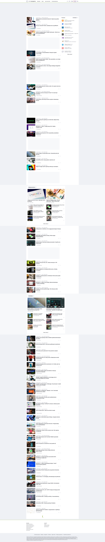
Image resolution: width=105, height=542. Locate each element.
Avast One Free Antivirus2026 (69, 20)
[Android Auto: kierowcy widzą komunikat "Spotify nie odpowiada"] (31, 243)
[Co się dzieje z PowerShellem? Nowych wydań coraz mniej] (31, 53)
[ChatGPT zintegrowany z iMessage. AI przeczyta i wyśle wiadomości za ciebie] (31, 385)
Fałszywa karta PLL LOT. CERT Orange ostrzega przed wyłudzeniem (48, 490)
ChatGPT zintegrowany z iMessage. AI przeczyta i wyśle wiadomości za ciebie (48, 384)
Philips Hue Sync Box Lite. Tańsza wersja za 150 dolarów (46, 263)
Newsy (43, 1)
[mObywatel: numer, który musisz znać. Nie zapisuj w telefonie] (31, 431)
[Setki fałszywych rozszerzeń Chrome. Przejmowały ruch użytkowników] (31, 424)
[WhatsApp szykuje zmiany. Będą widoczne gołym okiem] (31, 451)
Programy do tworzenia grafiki (29, 529)
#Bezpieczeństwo (32, 187)
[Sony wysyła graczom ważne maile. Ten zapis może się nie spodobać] (31, 87)
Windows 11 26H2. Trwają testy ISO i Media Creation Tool (45, 127)
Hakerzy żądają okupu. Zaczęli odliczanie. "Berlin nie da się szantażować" (48, 33)
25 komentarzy (39, 278)
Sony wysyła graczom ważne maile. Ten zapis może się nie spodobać (48, 86)
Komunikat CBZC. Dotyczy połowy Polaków (45, 503)
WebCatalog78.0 (67, 27)
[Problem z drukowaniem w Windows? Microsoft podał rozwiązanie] (31, 276)
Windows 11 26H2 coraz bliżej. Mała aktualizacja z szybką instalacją (47, 283)
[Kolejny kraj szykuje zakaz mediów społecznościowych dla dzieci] (31, 338)
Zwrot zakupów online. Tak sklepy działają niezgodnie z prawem (48, 66)
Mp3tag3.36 (66, 40)
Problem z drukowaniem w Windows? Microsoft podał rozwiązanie (48, 276)
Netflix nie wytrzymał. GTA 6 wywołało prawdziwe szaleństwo (47, 133)
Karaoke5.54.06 (67, 30)
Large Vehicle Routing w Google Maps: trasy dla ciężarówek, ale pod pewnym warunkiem (39, 320)
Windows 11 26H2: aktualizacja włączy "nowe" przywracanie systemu (46, 464)
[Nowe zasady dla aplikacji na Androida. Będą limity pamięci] (31, 120)
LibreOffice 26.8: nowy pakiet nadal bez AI (45, 159)
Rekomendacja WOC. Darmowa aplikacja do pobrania (57, 211)
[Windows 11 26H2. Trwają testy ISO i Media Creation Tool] (31, 127)
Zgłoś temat (53, 534)
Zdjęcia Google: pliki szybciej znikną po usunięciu (47, 166)
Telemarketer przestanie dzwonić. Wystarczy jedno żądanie (47, 19)
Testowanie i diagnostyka (68, 35)
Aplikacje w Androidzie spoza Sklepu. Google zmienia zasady (48, 417)
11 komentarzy (39, 162)
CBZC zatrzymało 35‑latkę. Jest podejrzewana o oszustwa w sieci (46, 397)
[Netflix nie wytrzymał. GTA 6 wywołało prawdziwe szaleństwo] (31, 134)
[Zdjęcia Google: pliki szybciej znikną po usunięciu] (31, 167)
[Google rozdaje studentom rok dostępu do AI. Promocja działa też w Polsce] (31, 378)
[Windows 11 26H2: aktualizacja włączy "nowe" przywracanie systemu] (31, 464)
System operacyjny (46, 526)
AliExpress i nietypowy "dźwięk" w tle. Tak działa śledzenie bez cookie (47, 391)
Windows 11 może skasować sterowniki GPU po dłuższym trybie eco (46, 457)
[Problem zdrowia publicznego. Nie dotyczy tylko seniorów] (31, 290)
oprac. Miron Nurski (44, 382)
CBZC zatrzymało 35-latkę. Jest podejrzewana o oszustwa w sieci (57, 217)
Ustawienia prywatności (67, 534)
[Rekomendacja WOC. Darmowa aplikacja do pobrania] (48, 212)
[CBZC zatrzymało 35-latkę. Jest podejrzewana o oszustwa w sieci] (48, 218)
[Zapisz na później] (58, 22)
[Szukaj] (67, 1)
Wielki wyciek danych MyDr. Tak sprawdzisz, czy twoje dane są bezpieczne (48, 59)
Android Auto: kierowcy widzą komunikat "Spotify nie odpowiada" (48, 242)
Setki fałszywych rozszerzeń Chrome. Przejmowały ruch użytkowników (47, 424)
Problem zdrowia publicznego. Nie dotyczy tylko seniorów (47, 289)
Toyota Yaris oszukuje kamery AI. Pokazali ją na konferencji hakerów (58, 326)
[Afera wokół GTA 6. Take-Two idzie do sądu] (31, 411)
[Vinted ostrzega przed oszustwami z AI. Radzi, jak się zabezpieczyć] (31, 365)
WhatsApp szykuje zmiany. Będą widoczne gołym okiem (45, 450)
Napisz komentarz (39, 95)
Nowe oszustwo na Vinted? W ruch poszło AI (46, 443)
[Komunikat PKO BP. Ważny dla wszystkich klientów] (31, 471)
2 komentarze (39, 21)
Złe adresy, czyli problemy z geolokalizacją (37, 326)
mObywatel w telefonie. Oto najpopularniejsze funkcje (48, 228)
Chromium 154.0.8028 (68, 23)
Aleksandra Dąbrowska (45, 17)
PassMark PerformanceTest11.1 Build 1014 (71, 33)
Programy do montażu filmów (29, 526)
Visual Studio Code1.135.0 (69, 37)
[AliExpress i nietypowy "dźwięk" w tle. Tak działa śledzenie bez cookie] (31, 391)
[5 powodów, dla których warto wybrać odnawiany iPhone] (31, 100)
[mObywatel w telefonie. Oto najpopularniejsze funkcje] (31, 230)
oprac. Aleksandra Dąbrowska (46, 64)
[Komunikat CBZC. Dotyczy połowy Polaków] (31, 504)
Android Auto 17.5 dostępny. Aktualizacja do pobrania (38, 314)
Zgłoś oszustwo (47, 1)
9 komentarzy (39, 122)
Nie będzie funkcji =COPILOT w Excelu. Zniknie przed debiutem (48, 404)
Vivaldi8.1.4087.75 (67, 47)
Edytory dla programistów (68, 38)
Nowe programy (28, 530)
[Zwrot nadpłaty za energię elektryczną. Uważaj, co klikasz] (30, 212)
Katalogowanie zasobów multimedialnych (70, 41)
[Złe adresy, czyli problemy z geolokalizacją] (30, 327)
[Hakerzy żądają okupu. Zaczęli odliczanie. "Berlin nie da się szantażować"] (31, 33)
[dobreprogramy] (33, 1)
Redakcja (42, 534)
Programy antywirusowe (68, 21)
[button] (77, 1)
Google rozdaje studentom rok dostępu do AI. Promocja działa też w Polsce (46, 378)
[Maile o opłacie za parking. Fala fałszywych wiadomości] (48, 321)
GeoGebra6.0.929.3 (68, 51)
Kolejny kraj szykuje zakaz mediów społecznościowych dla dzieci (48, 338)
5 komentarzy (39, 459)
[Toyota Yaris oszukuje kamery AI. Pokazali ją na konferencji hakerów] (48, 327)
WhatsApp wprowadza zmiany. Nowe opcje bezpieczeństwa (58, 205)
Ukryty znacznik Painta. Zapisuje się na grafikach (47, 25)
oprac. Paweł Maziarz (44, 84)
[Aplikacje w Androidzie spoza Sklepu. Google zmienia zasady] (31, 418)
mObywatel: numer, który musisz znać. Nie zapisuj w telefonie (47, 431)
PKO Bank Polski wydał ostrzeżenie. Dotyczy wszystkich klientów (39, 217)
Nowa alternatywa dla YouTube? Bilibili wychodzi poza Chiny (47, 437)
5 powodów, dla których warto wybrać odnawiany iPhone (47, 100)
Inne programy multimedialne (69, 31)
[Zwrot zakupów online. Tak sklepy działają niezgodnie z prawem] (31, 66)
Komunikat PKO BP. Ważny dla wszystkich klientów (47, 469)
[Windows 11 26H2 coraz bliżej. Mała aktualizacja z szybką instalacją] (31, 283)
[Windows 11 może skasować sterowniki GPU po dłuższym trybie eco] (31, 457)
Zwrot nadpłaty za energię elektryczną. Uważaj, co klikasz (38, 211)
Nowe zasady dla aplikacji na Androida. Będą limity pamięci (47, 120)
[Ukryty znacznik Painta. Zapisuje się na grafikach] (31, 26)
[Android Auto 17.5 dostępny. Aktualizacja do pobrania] (30, 315)
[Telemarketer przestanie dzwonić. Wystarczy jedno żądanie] (31, 20)
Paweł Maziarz (44, 349)
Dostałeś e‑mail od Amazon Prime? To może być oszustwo (46, 93)
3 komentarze (39, 68)
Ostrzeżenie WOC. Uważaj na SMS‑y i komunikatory (47, 496)
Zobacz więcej (45, 223)
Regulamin (46, 534)
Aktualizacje (74, 17)
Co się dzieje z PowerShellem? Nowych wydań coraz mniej (46, 53)
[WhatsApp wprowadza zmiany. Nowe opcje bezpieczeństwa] (48, 207)
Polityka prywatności (59, 534)
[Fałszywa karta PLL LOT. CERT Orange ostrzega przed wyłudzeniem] (31, 490)
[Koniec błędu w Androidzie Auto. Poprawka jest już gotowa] (31, 154)
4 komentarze (39, 55)
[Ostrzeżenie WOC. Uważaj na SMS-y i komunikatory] (31, 497)
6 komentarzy (39, 169)
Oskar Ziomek (43, 508)
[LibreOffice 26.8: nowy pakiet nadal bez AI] (31, 161)
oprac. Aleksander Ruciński (37, 321)
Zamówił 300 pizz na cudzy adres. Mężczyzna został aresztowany (47, 358)
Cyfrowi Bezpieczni (55, 1)
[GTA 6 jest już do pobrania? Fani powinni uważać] (31, 351)
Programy (38, 1)
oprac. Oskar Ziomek (44, 24)
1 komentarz (38, 231)
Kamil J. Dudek (44, 51)
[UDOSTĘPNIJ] (60, 22)
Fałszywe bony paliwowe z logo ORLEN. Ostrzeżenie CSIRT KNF (57, 314)
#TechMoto (31, 295)
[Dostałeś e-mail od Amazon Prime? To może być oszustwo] (31, 93)
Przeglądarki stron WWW (68, 24)
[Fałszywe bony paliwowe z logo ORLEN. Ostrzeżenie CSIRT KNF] (48, 315)
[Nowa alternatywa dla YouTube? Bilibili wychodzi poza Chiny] (31, 438)
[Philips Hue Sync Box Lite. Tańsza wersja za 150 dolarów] (31, 263)
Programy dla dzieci (28, 528)
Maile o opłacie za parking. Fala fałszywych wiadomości (57, 320)
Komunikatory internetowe (68, 45)
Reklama (49, 534)
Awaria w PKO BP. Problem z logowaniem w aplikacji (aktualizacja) (48, 510)
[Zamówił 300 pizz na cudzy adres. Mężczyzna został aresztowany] (31, 358)
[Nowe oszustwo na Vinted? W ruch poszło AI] (31, 444)
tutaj (42, 540)
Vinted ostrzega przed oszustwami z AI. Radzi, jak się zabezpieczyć (48, 364)
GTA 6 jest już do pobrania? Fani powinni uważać (47, 350)
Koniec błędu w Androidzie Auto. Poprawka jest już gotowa (47, 154)
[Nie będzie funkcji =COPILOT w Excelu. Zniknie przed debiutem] (31, 404)
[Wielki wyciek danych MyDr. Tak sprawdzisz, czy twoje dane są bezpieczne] (31, 60)
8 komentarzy (39, 135)
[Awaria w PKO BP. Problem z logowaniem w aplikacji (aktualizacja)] (31, 510)
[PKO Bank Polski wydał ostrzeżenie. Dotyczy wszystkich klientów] (30, 218)
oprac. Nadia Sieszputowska (45, 57)
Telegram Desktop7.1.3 (68, 44)
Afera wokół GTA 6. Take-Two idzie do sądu (45, 410)
